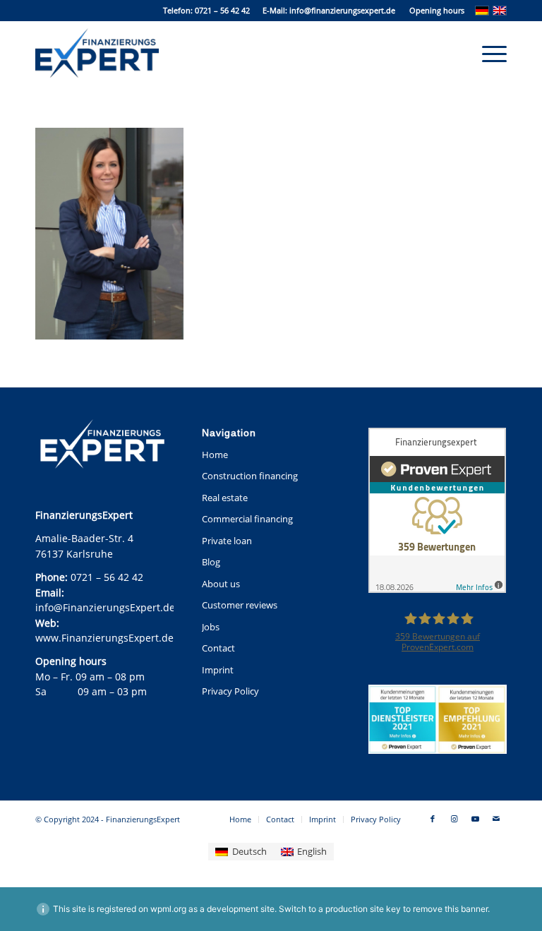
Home (215, 454)
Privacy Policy (230, 691)
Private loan (227, 540)
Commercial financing (247, 518)
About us (221, 583)
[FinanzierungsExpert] (97, 53)
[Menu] (487, 53)
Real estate (225, 497)
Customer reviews (239, 605)
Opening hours (436, 10)
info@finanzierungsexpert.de (342, 10)
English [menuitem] (312, 851)
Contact (218, 648)
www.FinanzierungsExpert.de (104, 637)
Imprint (218, 669)
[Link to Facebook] (432, 818)
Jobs (210, 626)
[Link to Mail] (496, 818)
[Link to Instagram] (453, 818)
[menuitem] (433, 10)
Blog (211, 561)
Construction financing (250, 475)
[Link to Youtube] (475, 818)
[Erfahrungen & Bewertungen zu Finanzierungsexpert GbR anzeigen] (437, 512)
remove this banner (450, 908)
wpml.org (168, 908)
